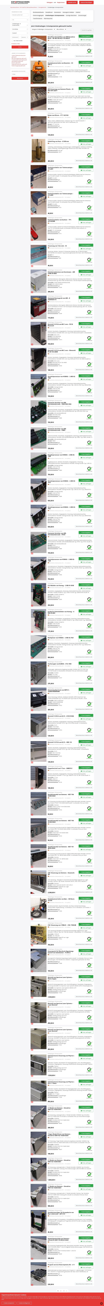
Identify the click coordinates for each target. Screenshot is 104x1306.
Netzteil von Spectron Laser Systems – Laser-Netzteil (60, 1004)
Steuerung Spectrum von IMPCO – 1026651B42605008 (59, 690)
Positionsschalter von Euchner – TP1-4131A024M (60, 220)
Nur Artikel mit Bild (18, 40)
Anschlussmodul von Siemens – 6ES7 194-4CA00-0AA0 (61, 821)
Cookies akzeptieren (9, 1303)
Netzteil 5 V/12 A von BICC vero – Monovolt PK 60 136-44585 (62, 351)
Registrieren (61, 2)
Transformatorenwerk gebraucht (19, 60)
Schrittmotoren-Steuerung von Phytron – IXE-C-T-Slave (61, 1082)
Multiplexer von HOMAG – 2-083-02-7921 (61, 638)
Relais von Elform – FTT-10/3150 (58, 115)
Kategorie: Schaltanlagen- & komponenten (42, 29)
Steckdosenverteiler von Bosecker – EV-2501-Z (60, 63)
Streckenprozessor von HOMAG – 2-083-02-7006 (61, 377)
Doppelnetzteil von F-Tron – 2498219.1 (60, 768)
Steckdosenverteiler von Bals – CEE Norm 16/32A (61, 899)
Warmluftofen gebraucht (17, 61)
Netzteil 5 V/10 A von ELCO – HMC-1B (60, 742)
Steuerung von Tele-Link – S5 (57, 246)
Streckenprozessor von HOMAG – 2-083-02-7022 (61, 507)
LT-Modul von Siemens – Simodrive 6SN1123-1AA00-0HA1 (59, 1108)
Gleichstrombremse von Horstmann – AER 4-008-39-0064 (61, 272)
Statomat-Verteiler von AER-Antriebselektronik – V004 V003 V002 (59, 403)
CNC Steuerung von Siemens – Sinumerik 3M (61, 873)
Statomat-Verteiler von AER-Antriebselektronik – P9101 (57, 534)
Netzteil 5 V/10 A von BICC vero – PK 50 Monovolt (60, 325)
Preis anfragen (86, 39)
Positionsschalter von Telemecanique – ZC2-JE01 (60, 168)
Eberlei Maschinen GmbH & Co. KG (84, 56)
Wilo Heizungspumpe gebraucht (19, 58)
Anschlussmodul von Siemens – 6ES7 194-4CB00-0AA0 (61, 795)
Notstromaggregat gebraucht (18, 65)
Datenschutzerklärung (96, 1298)
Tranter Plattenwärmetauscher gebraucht (19, 56)
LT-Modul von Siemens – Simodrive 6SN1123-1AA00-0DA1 (59, 1187)
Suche (20, 47)
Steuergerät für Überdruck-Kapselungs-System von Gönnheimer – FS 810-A (61, 952)
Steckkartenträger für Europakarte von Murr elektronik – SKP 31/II (61, 1213)
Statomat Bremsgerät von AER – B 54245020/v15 (59, 298)
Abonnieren (20, 78)
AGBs (3, 1299)
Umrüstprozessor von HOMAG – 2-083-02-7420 (61, 560)
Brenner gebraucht (16, 63)
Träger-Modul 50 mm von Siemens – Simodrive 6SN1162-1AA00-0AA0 (59, 1134)
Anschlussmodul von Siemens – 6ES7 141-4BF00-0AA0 (61, 847)
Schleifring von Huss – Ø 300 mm (58, 141)
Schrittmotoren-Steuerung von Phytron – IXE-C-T (61, 1056)
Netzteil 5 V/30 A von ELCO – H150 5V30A (61, 716)
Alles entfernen (60, 29)
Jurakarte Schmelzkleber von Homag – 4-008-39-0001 (61, 612)
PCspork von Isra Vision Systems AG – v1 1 (61, 1265)
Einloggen (50, 2)
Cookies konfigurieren (24, 1303)
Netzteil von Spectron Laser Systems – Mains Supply (60, 978)
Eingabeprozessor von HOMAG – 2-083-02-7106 (61, 455)
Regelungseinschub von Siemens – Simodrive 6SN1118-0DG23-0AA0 (59, 1239)
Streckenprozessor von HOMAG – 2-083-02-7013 (61, 481)
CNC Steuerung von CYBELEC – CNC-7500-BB (62, 925)
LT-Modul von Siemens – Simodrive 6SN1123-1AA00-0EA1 (59, 1161)
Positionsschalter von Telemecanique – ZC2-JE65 (60, 194)
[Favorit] (32, 57)
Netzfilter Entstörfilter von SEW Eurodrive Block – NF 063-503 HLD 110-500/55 (61, 37)
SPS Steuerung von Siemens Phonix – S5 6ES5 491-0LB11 (60, 90)
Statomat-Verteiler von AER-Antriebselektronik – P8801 (57, 429)
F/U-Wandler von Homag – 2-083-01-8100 (61, 585)
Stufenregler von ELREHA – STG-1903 (59, 664)
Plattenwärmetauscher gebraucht (19, 64)
